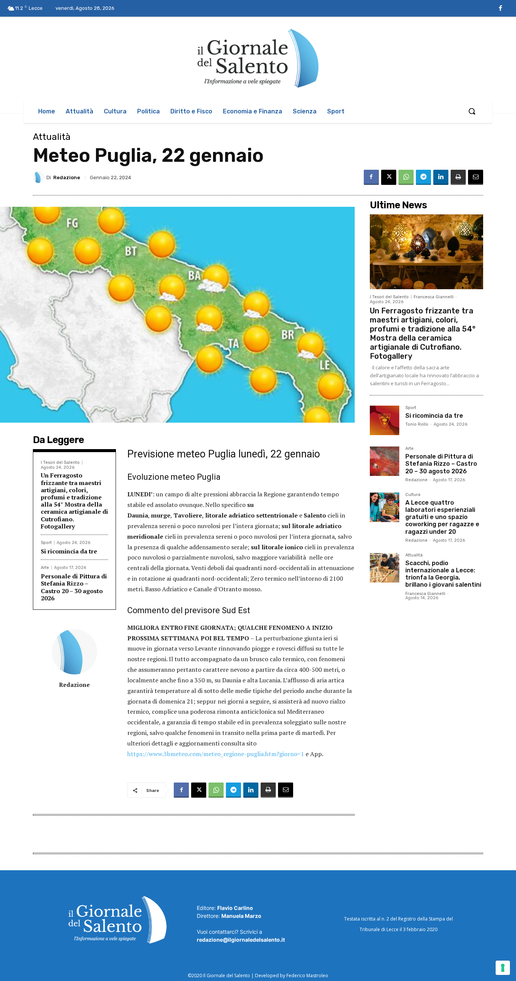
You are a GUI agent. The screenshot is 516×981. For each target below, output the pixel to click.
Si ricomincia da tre (69, 551)
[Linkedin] (440, 177)
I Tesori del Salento (60, 462)
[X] (388, 177)
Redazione (66, 177)
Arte (45, 568)
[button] (471, 111)
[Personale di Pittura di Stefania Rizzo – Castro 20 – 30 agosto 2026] (384, 461)
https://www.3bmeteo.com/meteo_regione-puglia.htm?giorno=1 (215, 754)
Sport (46, 543)
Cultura (412, 495)
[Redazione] (39, 177)
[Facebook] (500, 9)
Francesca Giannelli (434, 296)
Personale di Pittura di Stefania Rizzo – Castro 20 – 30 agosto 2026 (74, 587)
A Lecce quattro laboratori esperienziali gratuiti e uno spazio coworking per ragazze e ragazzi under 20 (442, 517)
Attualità (52, 136)
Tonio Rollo (416, 424)
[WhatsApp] (406, 177)
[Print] (458, 177)
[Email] (475, 177)
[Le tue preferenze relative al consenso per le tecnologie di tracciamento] (503, 968)
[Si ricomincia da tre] (384, 420)
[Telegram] (423, 177)
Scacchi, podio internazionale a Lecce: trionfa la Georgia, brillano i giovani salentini (443, 574)
